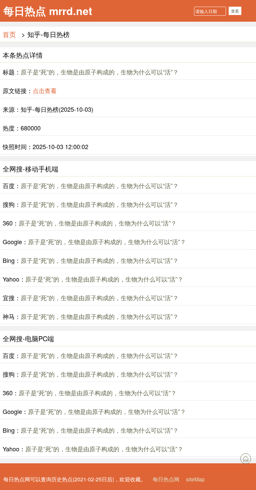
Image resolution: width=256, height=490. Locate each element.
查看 (235, 11)
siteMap (195, 479)
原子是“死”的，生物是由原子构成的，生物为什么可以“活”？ (100, 71)
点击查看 (45, 90)
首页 (9, 34)
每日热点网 (166, 479)
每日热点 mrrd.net (47, 10)
